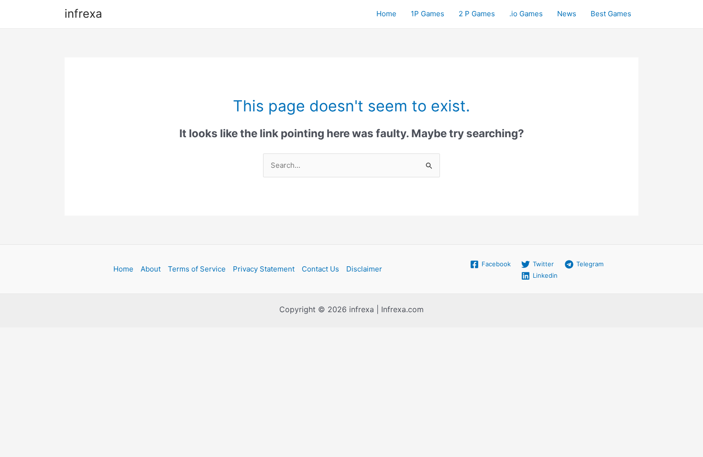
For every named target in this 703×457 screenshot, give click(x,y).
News (566, 13)
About (151, 268)
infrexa (83, 14)
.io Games (526, 13)
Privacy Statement (264, 268)
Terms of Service (197, 268)
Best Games (611, 13)
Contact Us (320, 268)
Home (386, 13)
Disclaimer (364, 268)
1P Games (427, 13)
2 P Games (477, 13)
